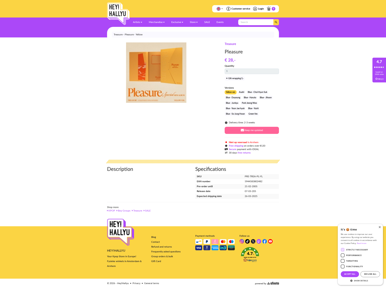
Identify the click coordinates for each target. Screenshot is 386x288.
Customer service (240, 9)
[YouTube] (270, 242)
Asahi (241, 92)
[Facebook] (264, 242)
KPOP (111, 211)
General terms (151, 283)
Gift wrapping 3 (236, 78)
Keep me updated (253, 130)
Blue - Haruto (250, 98)
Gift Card (156, 261)
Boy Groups (123, 211)
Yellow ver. (230, 92)
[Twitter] (253, 242)
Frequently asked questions (166, 251)
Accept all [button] (350, 274)
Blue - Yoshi (253, 108)
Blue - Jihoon (266, 98)
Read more (362, 243)
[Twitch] (259, 242)
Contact (155, 242)
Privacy (136, 283)
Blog (153, 237)
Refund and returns (161, 247)
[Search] (276, 22)
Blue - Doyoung (233, 98)
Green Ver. (253, 114)
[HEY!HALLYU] (118, 13)
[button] (259, 255)
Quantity (229, 66)
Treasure (230, 44)
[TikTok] (247, 242)
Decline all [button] (370, 274)
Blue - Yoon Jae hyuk (235, 108)
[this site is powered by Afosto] (267, 283)
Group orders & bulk (162, 256)
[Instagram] (241, 242)
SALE (147, 211)
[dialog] (360, 254)
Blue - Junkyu (232, 103)
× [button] (379, 227)
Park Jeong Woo (249, 103)
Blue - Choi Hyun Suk (257, 92)
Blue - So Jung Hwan (235, 114)
